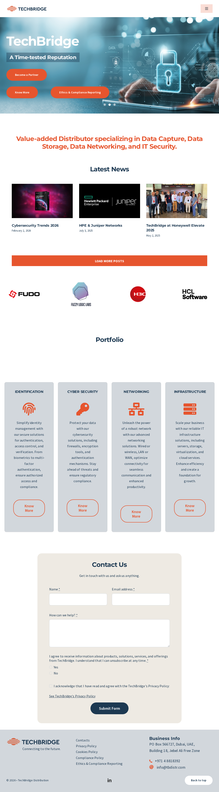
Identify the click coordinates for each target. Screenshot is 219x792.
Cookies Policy (87, 752)
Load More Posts (109, 261)
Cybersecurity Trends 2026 (35, 225)
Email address (123, 589)
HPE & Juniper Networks (100, 225)
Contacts (83, 740)
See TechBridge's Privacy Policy (72, 696)
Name (54, 589)
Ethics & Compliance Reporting (99, 763)
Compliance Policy (90, 758)
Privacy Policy (86, 746)
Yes (56, 667)
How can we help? (63, 615)
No (56, 673)
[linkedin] (109, 780)
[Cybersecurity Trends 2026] (42, 201)
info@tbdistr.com (171, 767)
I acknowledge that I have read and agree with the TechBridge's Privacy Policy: (111, 686)
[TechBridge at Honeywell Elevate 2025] (176, 201)
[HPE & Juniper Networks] (109, 201)
